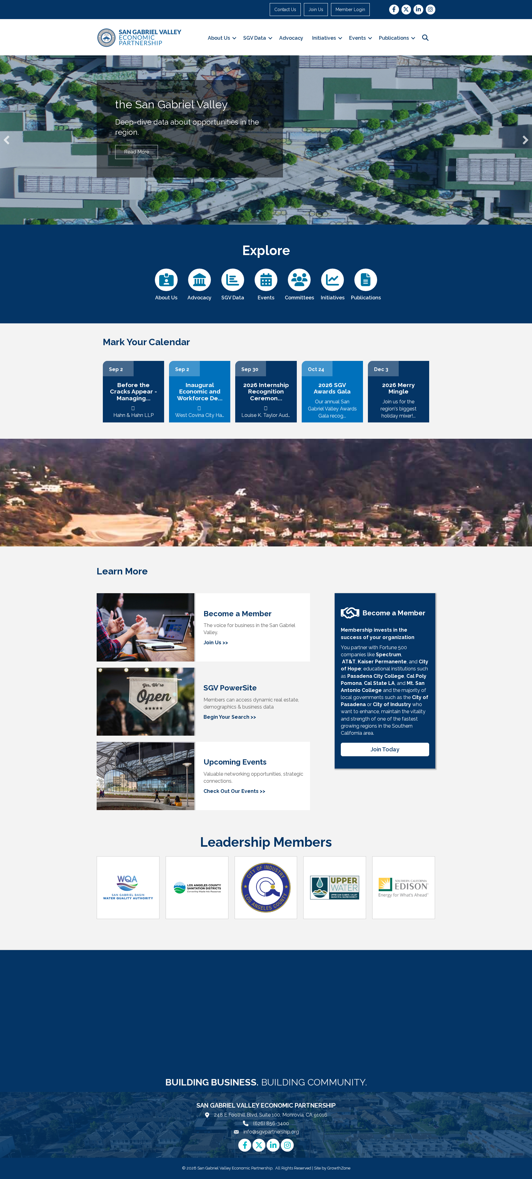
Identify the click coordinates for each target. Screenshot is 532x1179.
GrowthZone (338, 1168)
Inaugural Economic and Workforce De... (200, 391)
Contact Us (285, 9)
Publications (394, 38)
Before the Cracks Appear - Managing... (133, 391)
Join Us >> (216, 642)
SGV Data (254, 38)
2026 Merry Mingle (398, 388)
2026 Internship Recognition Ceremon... (266, 391)
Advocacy (291, 38)
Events (357, 38)
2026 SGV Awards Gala (332, 388)
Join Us (315, 9)
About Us (219, 38)
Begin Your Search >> (230, 717)
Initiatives (324, 38)
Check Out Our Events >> (234, 791)
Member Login (350, 9)
